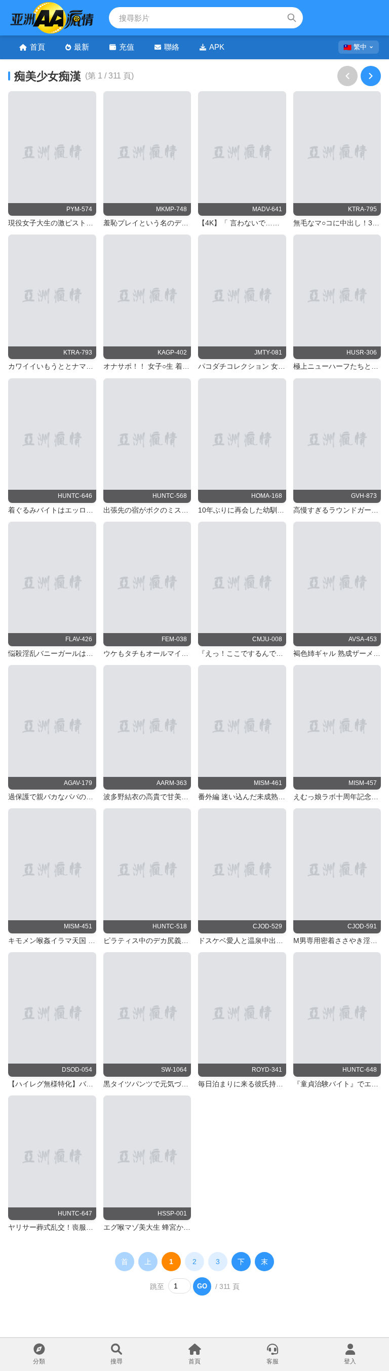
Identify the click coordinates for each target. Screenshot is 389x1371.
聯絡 (171, 47)
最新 (81, 47)
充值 (126, 47)
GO (202, 1286)
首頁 (37, 47)
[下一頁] (371, 76)
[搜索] (292, 18)
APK (216, 47)
